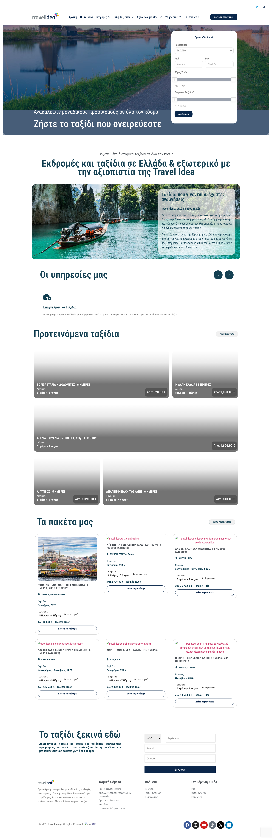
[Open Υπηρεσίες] (179, 17)
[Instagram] (195, 825)
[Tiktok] (212, 825)
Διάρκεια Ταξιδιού (184, 92)
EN (264, 7)
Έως (207, 58)
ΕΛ (257, 7)
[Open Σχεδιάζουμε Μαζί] (160, 17)
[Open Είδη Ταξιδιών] (132, 17)
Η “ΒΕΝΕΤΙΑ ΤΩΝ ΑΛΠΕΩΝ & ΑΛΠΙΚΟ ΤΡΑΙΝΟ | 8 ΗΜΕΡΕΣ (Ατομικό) (134, 546)
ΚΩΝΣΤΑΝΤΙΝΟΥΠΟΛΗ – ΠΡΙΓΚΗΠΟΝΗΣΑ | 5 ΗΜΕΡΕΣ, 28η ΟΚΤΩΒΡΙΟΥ (63, 586)
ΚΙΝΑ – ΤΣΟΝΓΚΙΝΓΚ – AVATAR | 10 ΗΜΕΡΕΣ (132, 650)
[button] (218, 274)
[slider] (174, 79)
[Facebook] (187, 825)
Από (177, 58)
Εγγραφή (180, 769)
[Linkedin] (229, 825)
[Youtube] (204, 825)
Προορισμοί (181, 45)
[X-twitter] (220, 825)
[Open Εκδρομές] (109, 17)
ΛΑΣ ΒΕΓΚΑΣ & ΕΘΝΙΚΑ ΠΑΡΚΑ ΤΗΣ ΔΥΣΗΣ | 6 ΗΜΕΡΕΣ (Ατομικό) (64, 651)
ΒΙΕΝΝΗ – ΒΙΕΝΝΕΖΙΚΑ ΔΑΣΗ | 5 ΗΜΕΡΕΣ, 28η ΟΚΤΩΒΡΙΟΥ (201, 659)
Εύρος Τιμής (181, 72)
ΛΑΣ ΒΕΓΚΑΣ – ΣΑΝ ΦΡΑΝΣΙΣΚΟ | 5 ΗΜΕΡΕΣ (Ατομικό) (200, 550)
